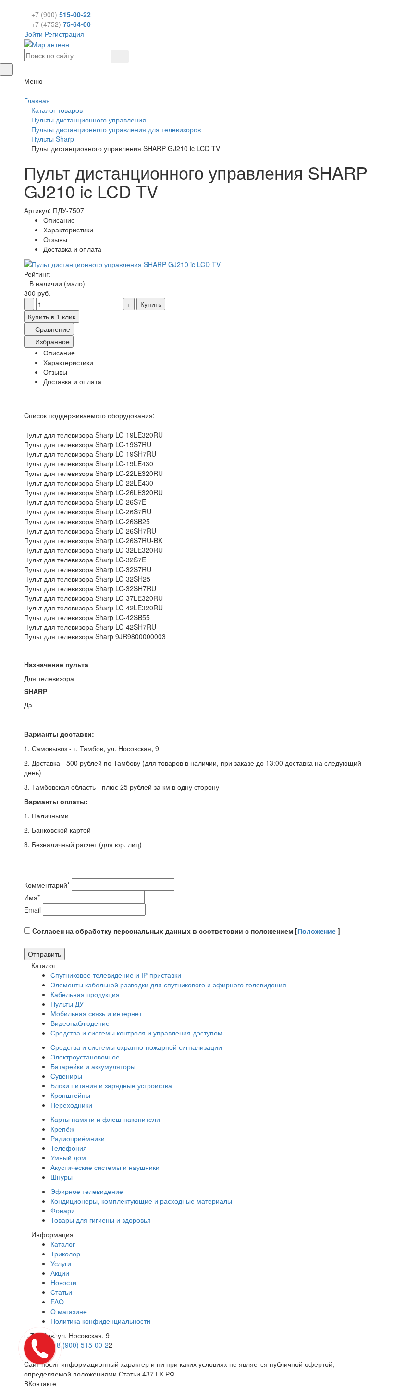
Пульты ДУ (67, 1004)
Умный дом (68, 1157)
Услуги (60, 1263)
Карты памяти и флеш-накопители (105, 1119)
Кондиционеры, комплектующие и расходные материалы (141, 1200)
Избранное (51, 341)
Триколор (65, 1253)
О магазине (68, 1311)
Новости (63, 1282)
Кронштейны (70, 1095)
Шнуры (61, 1176)
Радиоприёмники (77, 1138)
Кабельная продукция (85, 994)
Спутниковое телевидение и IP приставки (115, 975)
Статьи (61, 1292)
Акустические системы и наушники (105, 1167)
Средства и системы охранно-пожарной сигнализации (136, 1047)
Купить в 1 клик (51, 316)
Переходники (71, 1104)
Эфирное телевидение (86, 1191)
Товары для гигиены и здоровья (100, 1220)
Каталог (62, 1244)
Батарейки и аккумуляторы (92, 1066)
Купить (150, 304)
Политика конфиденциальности (100, 1321)
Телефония (68, 1148)
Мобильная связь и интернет (96, 1013)
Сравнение (51, 329)
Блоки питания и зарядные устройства (111, 1085)
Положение (317, 931)
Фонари (62, 1210)
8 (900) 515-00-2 (83, 1345)
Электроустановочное (85, 1056)
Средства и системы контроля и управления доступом (136, 1032)
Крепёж (62, 1128)
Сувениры (66, 1076)
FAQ (57, 1301)
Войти (33, 33)
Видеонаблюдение (80, 1023)
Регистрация (64, 33)
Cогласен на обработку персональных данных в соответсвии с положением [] (185, 931)
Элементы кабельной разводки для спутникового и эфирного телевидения (168, 984)
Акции (59, 1273)
